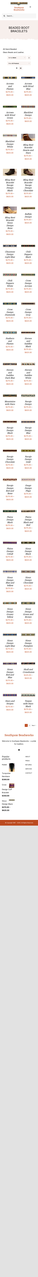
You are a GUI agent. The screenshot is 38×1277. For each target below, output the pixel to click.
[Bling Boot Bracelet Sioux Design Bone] (10, 208)
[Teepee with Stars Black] (28, 695)
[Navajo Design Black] (10, 422)
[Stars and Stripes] (10, 695)
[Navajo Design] (28, 395)
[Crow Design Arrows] (28, 274)
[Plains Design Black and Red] (28, 511)
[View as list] (21, 68)
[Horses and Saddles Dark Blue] (10, 364)
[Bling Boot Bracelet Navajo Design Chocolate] (28, 170)
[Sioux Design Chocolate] (28, 571)
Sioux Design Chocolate (28, 580)
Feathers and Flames (10, 341)
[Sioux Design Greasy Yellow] (10, 603)
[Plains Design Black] (10, 511)
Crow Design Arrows (28, 283)
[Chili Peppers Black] (28, 246)
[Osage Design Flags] (28, 479)
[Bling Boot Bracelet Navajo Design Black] (10, 170)
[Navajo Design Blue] (28, 422)
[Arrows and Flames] (10, 77)
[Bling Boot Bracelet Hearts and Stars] (28, 135)
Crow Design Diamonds (10, 312)
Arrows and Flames (10, 86)
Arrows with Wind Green (10, 115)
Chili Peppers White (10, 283)
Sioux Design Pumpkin (28, 643)
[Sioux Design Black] (28, 542)
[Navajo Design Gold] (28, 450)
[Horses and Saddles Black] (28, 332)
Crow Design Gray (28, 312)
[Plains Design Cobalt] (10, 542)
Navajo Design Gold (28, 459)
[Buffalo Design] (28, 208)
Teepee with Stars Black (28, 704)
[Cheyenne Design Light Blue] (10, 246)
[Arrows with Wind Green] (10, 106)
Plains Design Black (9, 520)
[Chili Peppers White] (10, 274)
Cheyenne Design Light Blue (10, 254)
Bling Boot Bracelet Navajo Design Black (10, 185)
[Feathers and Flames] (10, 332)
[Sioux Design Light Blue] (10, 634)
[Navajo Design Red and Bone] (10, 479)
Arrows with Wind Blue (28, 86)
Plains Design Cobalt (9, 551)
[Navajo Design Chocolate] (10, 450)
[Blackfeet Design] (28, 106)
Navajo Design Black (9, 430)
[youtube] (19, 750)
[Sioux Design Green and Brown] (28, 603)
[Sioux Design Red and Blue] (10, 663)
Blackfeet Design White (9, 144)
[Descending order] (29, 58)
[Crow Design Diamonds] (10, 303)
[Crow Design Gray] (28, 303)
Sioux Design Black (28, 551)
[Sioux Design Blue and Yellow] (10, 571)
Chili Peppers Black (28, 254)
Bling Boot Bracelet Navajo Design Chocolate (28, 185)
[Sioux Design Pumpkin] (28, 634)
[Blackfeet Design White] (10, 135)
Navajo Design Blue (28, 430)
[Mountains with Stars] (10, 395)
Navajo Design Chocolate (10, 459)
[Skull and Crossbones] (28, 663)
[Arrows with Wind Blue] (28, 77)
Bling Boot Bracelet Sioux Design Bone (10, 222)
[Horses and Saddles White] (28, 364)
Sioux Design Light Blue (10, 643)
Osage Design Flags (28, 488)
